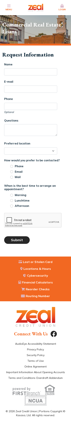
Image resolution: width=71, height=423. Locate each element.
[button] (62, 7)
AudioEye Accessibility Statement (35, 343)
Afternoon (22, 206)
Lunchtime (22, 200)
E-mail (8, 81)
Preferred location (17, 143)
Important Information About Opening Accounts (35, 372)
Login (62, 9)
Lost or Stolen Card (37, 262)
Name (8, 64)
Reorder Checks (38, 289)
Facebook (54, 334)
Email (19, 171)
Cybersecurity (37, 275)
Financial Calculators (37, 282)
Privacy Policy (35, 349)
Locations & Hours (37, 269)
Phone (8, 99)
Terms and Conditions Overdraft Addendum (35, 378)
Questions (11, 120)
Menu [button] (8, 9)
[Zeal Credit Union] (35, 7)
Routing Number (38, 296)
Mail (18, 177)
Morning (20, 195)
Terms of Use (35, 361)
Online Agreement (35, 366)
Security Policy (35, 355)
